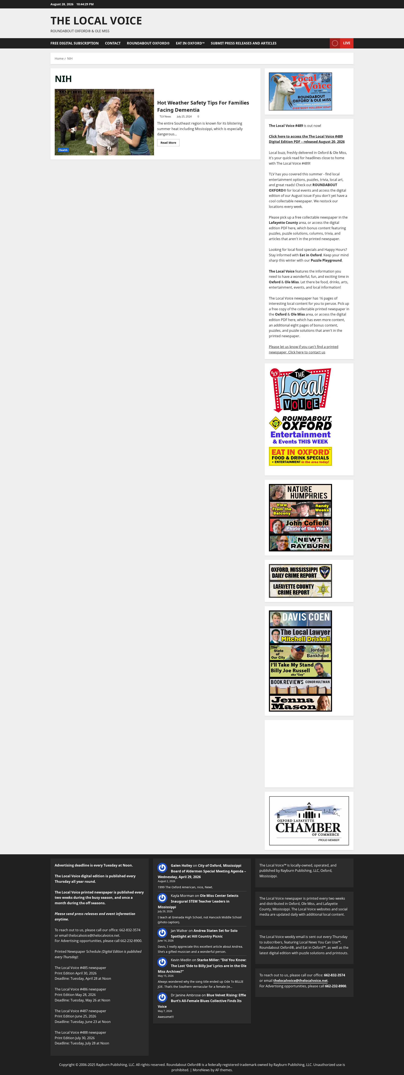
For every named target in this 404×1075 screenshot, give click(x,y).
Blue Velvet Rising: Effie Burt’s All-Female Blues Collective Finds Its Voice (202, 1001)
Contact (113, 43)
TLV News (165, 116)
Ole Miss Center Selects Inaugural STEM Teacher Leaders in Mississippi (198, 901)
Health (63, 150)
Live (346, 43)
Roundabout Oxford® (148, 43)
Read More (170, 142)
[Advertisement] (309, 753)
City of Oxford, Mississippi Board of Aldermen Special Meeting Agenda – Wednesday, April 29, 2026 (202, 871)
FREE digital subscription (74, 43)
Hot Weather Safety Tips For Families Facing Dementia (104, 122)
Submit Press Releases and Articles (243, 43)
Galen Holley (181, 865)
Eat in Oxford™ (190, 43)
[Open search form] (325, 43)
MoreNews (201, 1070)
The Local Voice (96, 20)
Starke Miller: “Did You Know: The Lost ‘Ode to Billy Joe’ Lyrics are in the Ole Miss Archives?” (202, 966)
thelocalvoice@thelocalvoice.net (300, 980)
